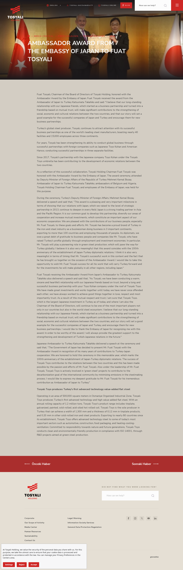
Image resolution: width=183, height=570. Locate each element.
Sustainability (31, 536)
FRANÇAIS (53, 19)
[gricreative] (154, 557)
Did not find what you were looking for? (129, 487)
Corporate (29, 518)
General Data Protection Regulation (85, 527)
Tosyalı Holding (94, 36)
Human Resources (33, 531)
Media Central (44, 36)
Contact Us (30, 540)
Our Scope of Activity (34, 522)
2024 (112, 36)
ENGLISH (53, 15)
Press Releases (68, 36)
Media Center (31, 527)
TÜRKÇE (53, 11)
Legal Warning (74, 518)
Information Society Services (81, 522)
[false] (29, 36)
